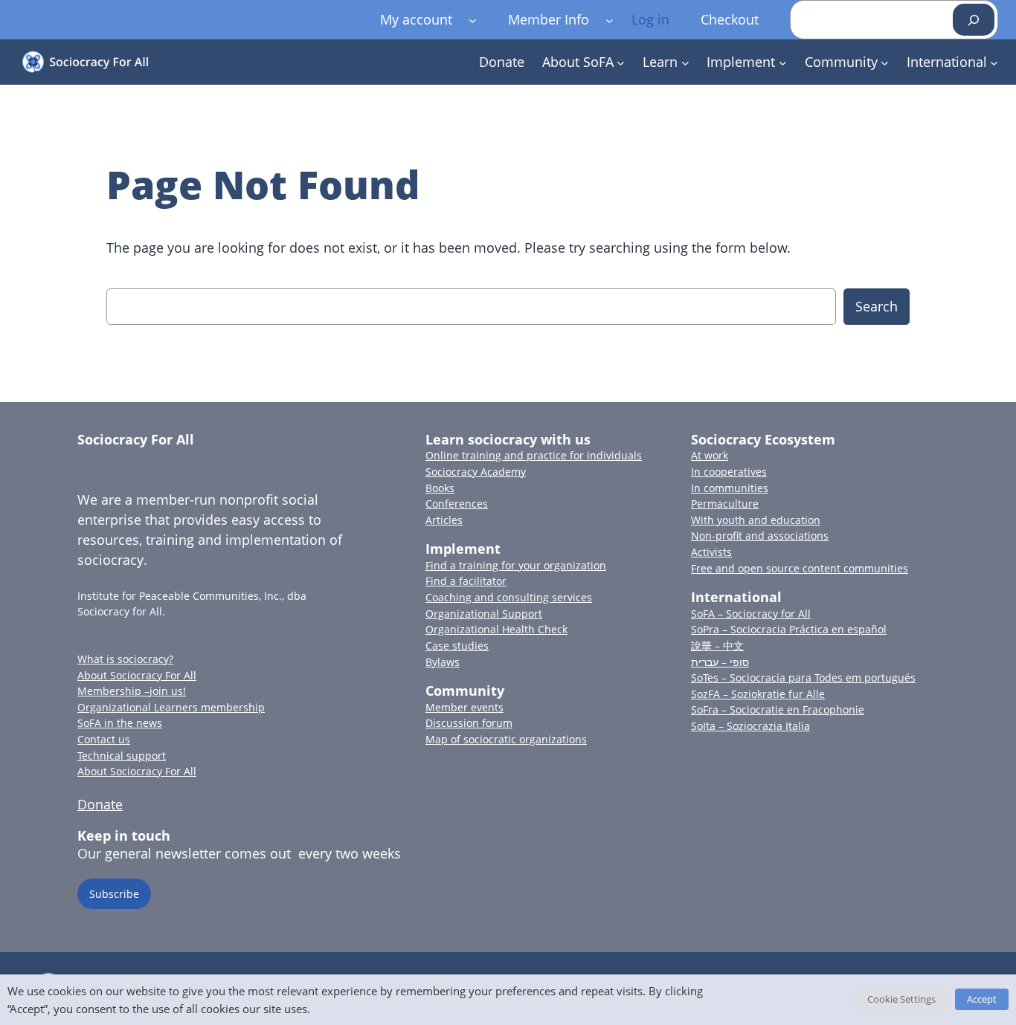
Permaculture (725, 504)
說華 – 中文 (717, 645)
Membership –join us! (131, 691)
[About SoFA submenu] (621, 62)
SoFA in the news (119, 723)
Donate (100, 804)
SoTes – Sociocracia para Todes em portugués (803, 677)
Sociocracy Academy (475, 472)
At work (709, 455)
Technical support (121, 755)
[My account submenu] (473, 20)
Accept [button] (982, 999)
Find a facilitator (466, 581)
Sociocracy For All (135, 439)
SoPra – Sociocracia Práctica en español (789, 629)
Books (439, 488)
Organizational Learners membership (171, 707)
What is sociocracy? (125, 659)
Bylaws (442, 662)
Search (876, 306)
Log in (650, 19)
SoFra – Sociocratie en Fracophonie (777, 709)
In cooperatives (729, 472)
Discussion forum (468, 723)
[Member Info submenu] (609, 20)
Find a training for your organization (515, 565)
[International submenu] (994, 62)
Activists (711, 552)
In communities (729, 488)
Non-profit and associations (760, 535)
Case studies (457, 645)
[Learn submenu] (685, 62)
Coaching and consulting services (508, 597)
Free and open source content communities (799, 568)
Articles (444, 520)
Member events (464, 707)
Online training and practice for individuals (533, 455)
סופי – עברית (720, 662)
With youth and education (755, 520)
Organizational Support (483, 614)
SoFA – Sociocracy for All (751, 614)
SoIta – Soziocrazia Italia (750, 726)
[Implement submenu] (783, 62)
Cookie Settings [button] (901, 999)
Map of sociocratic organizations (506, 739)
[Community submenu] (885, 62)
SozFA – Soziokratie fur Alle (758, 694)
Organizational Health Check (496, 629)
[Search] (973, 20)
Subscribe (114, 894)
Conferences (456, 504)
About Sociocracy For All (136, 675)
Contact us (103, 739)
